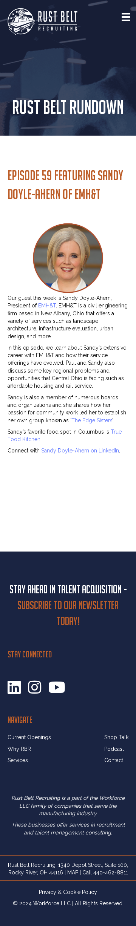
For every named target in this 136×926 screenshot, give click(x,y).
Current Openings (29, 737)
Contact (113, 760)
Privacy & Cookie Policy (68, 892)
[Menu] (125, 17)
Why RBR (19, 749)
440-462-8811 (110, 872)
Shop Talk (116, 737)
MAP (72, 872)
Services (18, 760)
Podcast (114, 749)
